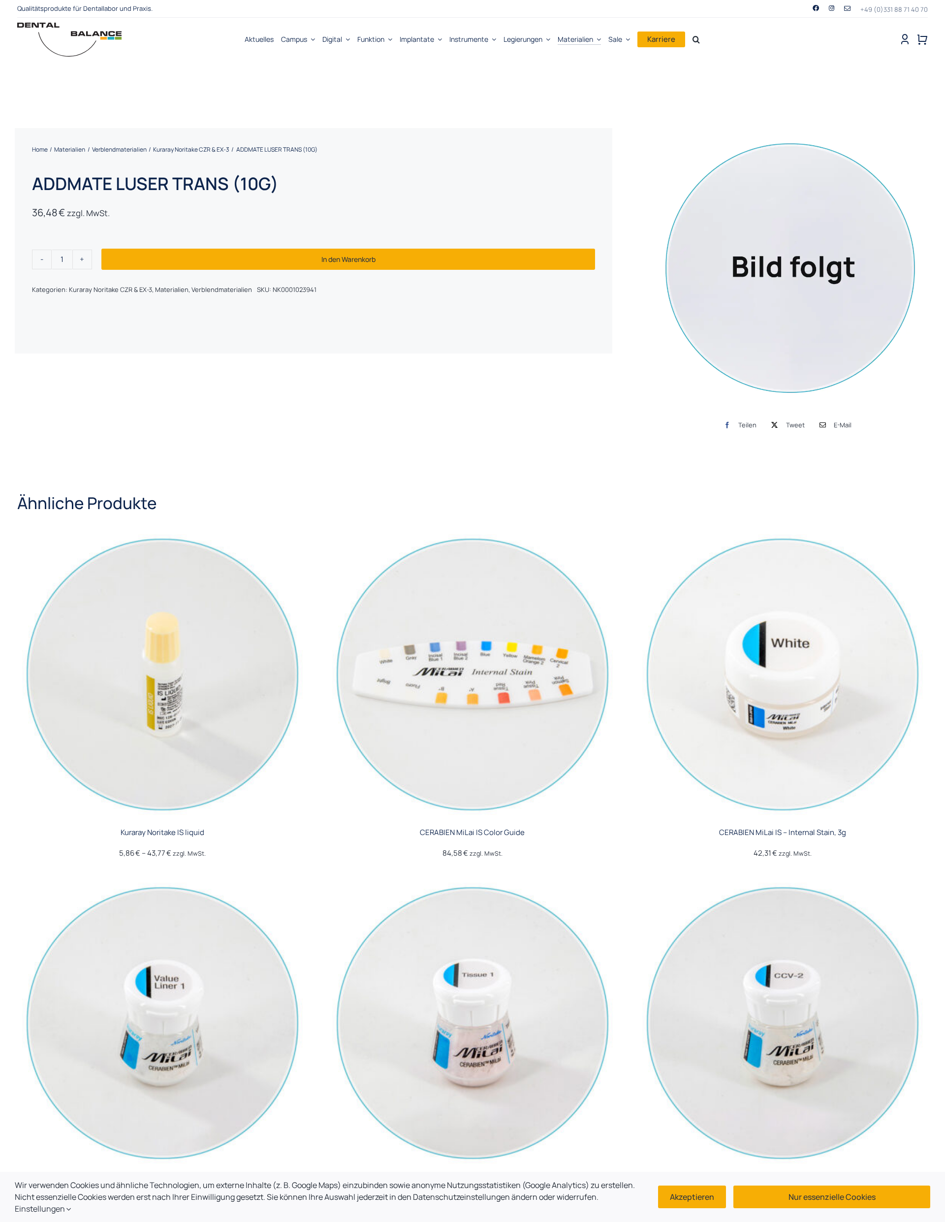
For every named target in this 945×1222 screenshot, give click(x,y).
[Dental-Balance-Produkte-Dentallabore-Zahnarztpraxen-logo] (69, 26)
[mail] (847, 8)
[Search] (696, 39)
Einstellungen (40, 1208)
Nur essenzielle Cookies (832, 1196)
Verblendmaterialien (221, 289)
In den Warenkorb (348, 259)
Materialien (172, 289)
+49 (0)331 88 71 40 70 (894, 9)
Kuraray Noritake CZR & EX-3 (110, 289)
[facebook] (816, 8)
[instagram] (831, 8)
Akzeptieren (692, 1196)
